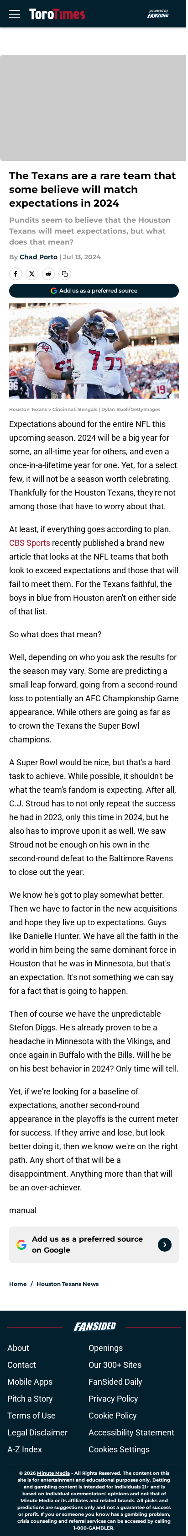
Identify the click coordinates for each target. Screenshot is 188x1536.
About (18, 1348)
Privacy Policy (113, 1398)
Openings (106, 1348)
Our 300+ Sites (115, 1365)
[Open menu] (14, 13)
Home (18, 1283)
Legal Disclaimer (37, 1432)
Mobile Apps (29, 1382)
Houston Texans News (68, 1283)
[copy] (64, 273)
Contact (21, 1365)
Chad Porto (38, 257)
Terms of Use (31, 1415)
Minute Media (53, 1473)
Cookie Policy (113, 1415)
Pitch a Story (30, 1398)
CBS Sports (30, 543)
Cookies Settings (119, 1449)
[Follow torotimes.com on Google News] (165, 1245)
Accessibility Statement (131, 1432)
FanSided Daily (115, 1382)
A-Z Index (24, 1449)
